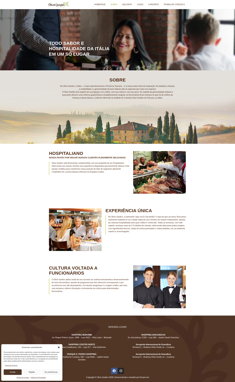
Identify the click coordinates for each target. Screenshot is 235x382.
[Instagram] (121, 371)
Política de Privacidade (38, 377)
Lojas (140, 4)
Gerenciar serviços (11, 365)
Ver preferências (51, 372)
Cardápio (153, 4)
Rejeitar (32, 372)
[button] (59, 347)
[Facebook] (114, 371)
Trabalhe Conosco (174, 4)
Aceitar (12, 372)
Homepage (100, 4)
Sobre (113, 4)
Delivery (127, 4)
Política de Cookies (23, 377)
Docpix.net (144, 377)
